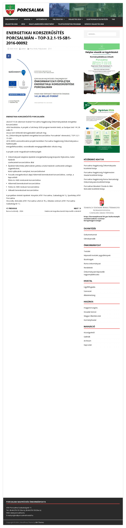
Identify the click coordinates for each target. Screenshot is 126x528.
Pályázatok (58, 19)
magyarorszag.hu (91, 308)
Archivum (87, 341)
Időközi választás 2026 (94, 24)
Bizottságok (88, 259)
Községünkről (89, 332)
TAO (113, 19)
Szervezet (88, 291)
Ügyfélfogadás (89, 287)
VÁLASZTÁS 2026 (11, 24)
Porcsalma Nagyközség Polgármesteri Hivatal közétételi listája (99, 173)
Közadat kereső (90, 312)
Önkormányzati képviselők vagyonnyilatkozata (94, 273)
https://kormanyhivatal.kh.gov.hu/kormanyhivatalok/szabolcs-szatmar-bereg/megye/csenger (102, 219)
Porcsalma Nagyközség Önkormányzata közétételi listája (100, 166)
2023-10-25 (14, 49)
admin (23, 49)
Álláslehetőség (89, 295)
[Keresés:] (102, 34)
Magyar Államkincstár (92, 316)
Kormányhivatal (90, 320)
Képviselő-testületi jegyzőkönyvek (97, 255)
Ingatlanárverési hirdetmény (41, 24)
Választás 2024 (75, 19)
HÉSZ (23, 24)
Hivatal (27, 19)
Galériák (87, 337)
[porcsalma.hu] (63, 15)
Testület (87, 251)
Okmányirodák (89, 239)
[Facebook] (8, 56)
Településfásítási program (69, 24)
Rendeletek (88, 267)
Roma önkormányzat (92, 263)
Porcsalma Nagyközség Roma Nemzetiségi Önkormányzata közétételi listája (101, 180)
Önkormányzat (11, 19)
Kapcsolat (88, 345)
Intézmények (41, 19)
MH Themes (40, 522)
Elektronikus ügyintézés (97, 19)
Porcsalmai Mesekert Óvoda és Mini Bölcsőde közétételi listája (98, 187)
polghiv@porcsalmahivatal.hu (22, 515)
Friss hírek (34, 49)
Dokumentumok (90, 234)
